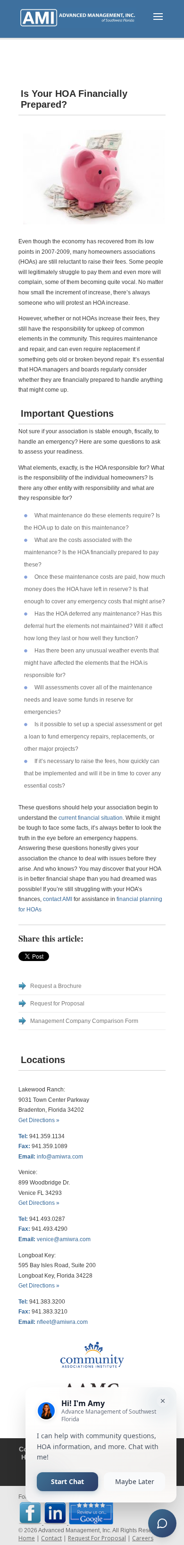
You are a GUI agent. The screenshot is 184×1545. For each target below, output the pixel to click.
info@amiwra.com (60, 1156)
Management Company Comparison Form (84, 1021)
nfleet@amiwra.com (62, 1322)
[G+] (56, 956)
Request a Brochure (56, 986)
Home (26, 1538)
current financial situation (91, 818)
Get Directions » (38, 1120)
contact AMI (57, 899)
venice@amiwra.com (64, 1239)
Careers (142, 1538)
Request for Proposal (57, 1003)
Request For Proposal (97, 1538)
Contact (51, 1538)
